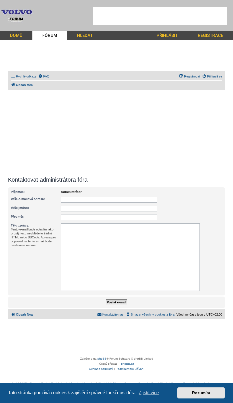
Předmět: (17, 216)
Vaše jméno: (20, 207)
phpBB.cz (127, 363)
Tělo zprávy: (20, 225)
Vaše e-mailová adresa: (28, 199)
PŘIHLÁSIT (167, 35)
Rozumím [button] (201, 393)
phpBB (102, 358)
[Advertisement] (160, 15)
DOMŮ (16, 35)
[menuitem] (43, 76)
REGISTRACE (210, 35)
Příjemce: (18, 192)
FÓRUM (49, 35)
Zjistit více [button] (149, 392)
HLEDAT (85, 35)
